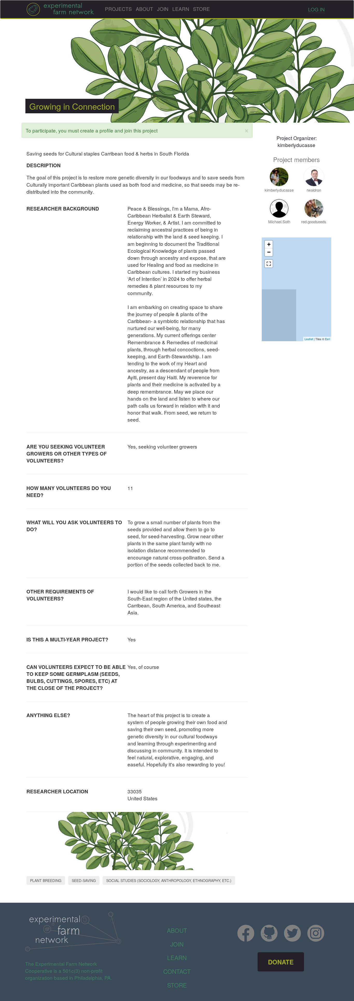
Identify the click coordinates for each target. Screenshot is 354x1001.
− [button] (269, 252)
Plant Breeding (45, 880)
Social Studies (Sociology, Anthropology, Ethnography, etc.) (168, 880)
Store (201, 8)
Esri (327, 339)
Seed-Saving (84, 880)
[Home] (60, 9)
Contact (177, 971)
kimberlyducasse (296, 144)
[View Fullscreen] (269, 264)
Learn (180, 8)
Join (162, 8)
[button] (246, 130)
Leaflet (309, 339)
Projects (118, 8)
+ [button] (269, 244)
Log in (316, 9)
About (144, 8)
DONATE (281, 961)
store (177, 985)
